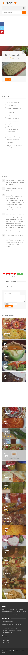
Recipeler (15, 651)
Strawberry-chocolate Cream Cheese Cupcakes (11, 625)
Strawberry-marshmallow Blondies (12, 630)
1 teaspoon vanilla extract (13, 121)
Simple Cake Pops (7, 632)
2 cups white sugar (12, 105)
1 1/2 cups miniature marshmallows (12, 130)
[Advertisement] (14, 31)
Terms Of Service (7, 643)
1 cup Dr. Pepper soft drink (14, 108)
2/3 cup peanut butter (13, 139)
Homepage (6, 639)
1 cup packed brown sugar (14, 137)
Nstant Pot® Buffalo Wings (10, 628)
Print (8, 79)
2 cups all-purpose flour (13, 102)
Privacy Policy (6, 641)
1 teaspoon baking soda (13, 118)
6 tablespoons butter (12, 134)
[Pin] (2, 32)
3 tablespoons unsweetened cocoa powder (14, 111)
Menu (5, 8)
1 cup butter (10, 124)
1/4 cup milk (10, 142)
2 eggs (8, 115)
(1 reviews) (16, 58)
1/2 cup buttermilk (12, 127)
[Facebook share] (2, 24)
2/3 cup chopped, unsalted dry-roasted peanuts (15, 146)
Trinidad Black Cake (8, 621)
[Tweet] (2, 28)
